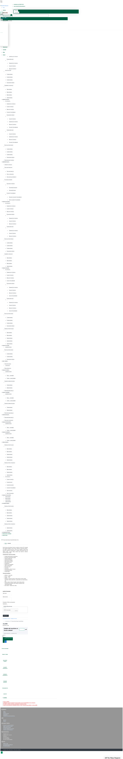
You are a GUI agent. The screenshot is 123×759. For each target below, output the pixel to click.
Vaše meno (5, 593)
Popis (6, 543)
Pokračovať (5, 615)
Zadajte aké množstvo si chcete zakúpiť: (11, 629)
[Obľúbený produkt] (4, 641)
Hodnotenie (5, 603)
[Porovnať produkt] (6, 641)
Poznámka (5, 697)
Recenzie (9, 543)
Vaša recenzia (5, 596)
